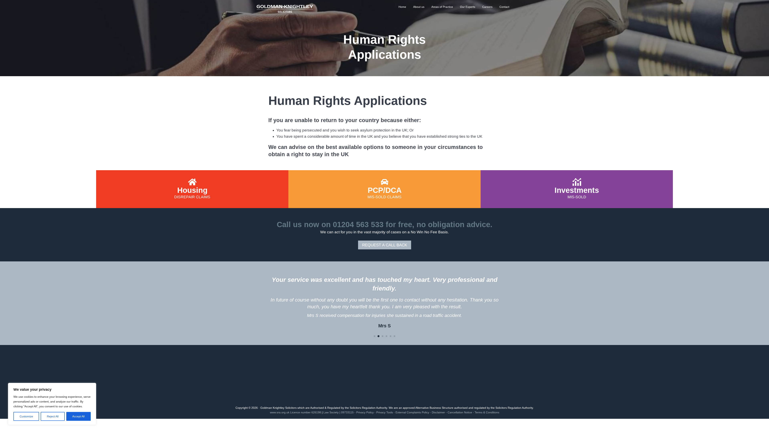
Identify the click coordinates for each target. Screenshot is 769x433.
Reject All (52, 416)
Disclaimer (438, 412)
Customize (26, 416)
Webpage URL (192, 172)
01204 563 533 (358, 224)
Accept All (78, 416)
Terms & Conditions (487, 412)
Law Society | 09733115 (338, 412)
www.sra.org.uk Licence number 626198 (295, 412)
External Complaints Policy (412, 412)
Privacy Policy (365, 412)
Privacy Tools (384, 412)
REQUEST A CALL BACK (384, 245)
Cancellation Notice (460, 412)
